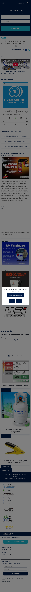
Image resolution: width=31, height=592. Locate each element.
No (19, 301)
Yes (12, 301)
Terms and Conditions (15, 295)
